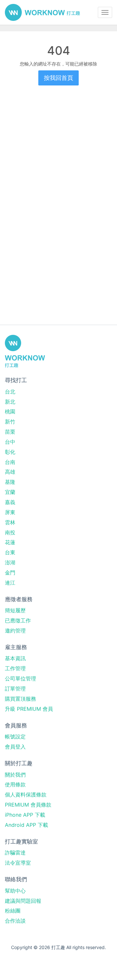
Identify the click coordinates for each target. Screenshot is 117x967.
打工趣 (42, 12)
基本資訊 (15, 658)
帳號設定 (15, 736)
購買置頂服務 (20, 698)
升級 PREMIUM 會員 (29, 709)
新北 (10, 401)
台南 (10, 462)
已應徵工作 (18, 620)
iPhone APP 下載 (25, 814)
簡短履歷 (15, 610)
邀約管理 (15, 630)
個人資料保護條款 (25, 794)
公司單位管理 (20, 678)
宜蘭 (10, 492)
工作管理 (15, 668)
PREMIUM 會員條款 (28, 804)
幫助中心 (15, 890)
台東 (10, 552)
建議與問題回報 (23, 901)
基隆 (10, 482)
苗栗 (10, 431)
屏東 (10, 512)
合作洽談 (15, 920)
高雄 (10, 472)
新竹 (10, 421)
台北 (10, 391)
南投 (10, 532)
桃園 (10, 411)
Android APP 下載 (26, 825)
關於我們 (15, 774)
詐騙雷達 (15, 852)
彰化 (10, 452)
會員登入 (15, 746)
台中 (10, 442)
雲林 (10, 522)
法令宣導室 (18, 862)
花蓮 (10, 542)
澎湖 (10, 562)
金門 (10, 572)
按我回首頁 (58, 77)
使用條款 (15, 784)
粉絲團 (12, 910)
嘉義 (10, 502)
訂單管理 (15, 688)
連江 (10, 582)
